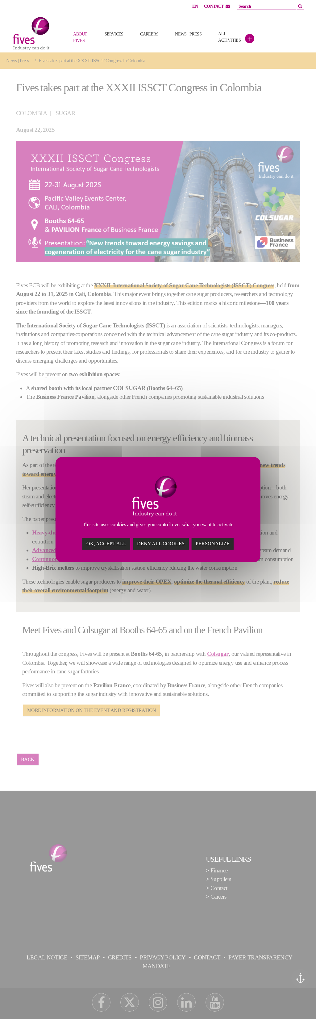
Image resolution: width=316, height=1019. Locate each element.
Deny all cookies (161, 543)
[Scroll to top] (301, 1004)
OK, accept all (106, 543)
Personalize (213, 543)
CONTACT (214, 6)
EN (195, 6)
